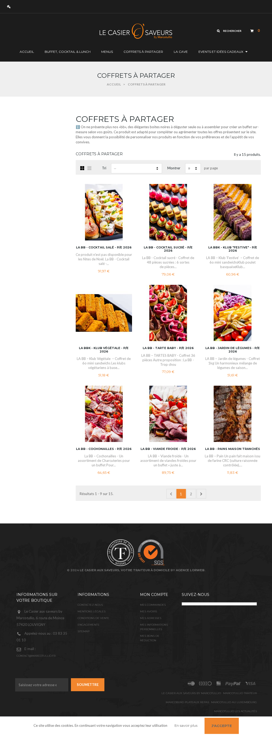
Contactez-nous (90, 605)
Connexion (10, 6)
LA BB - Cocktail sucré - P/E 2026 (168, 249)
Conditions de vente (93, 618)
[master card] (233, 683)
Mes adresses (150, 618)
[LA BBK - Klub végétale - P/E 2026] (104, 313)
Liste (89, 168)
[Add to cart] (125, 219)
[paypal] (205, 683)
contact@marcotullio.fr (36, 655)
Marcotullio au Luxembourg (234, 702)
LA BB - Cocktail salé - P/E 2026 (103, 247)
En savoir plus (186, 725)
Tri (104, 168)
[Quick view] (125, 198)
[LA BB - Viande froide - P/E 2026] (168, 414)
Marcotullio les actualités (235, 711)
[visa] (250, 683)
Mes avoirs (148, 611)
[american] (218, 683)
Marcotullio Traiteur (240, 693)
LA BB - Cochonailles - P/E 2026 (103, 448)
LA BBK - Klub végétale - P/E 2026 (104, 349)
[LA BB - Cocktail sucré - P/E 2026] (168, 212)
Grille (82, 168)
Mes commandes (153, 605)
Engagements (88, 624)
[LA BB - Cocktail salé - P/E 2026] (104, 212)
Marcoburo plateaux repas (187, 702)
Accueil (114, 84)
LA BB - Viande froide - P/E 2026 (168, 448)
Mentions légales (91, 611)
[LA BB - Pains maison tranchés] (232, 414)
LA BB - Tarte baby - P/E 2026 (168, 348)
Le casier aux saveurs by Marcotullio (191, 693)
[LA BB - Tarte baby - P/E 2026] (168, 313)
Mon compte (154, 594)
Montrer (173, 168)
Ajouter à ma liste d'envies (125, 208)
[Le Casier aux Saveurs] (111, 31)
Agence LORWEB (190, 570)
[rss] (191, 683)
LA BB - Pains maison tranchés (232, 448)
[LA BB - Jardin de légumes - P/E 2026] (232, 313)
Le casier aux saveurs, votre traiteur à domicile (125, 570)
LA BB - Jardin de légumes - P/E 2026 (232, 349)
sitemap (84, 631)
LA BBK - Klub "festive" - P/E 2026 (232, 249)
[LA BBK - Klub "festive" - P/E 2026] (232, 212)
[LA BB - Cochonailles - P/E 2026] (104, 414)
